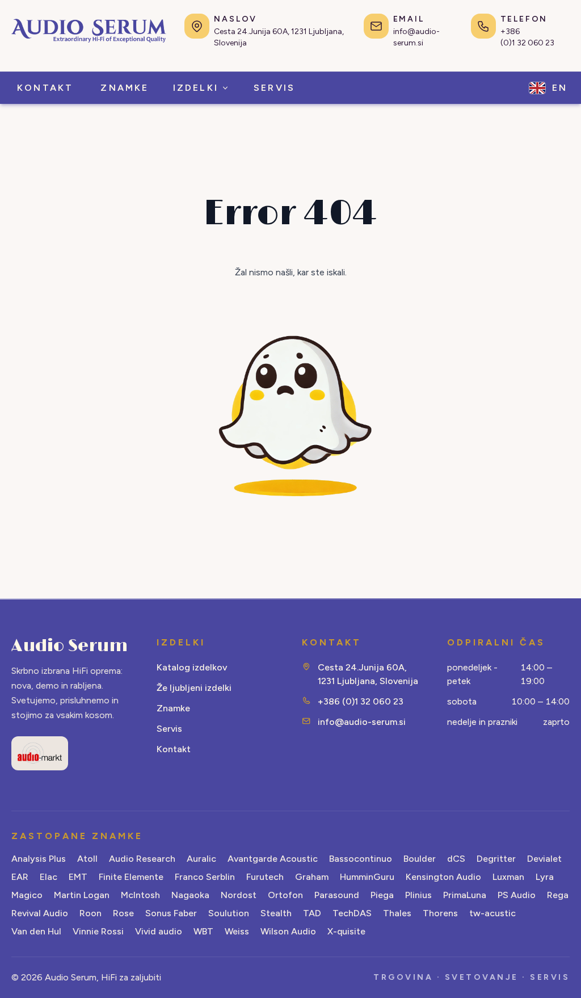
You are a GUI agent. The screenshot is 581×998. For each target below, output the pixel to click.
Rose (123, 913)
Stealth (276, 913)
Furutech (265, 876)
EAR (19, 876)
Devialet (544, 858)
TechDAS (352, 913)
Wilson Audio (288, 931)
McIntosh (140, 895)
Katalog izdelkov (192, 667)
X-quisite (346, 931)
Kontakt (174, 749)
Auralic (201, 858)
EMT (78, 876)
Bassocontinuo (360, 858)
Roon (90, 913)
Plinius (418, 895)
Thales (397, 913)
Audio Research (142, 858)
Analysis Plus (38, 858)
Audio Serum (69, 646)
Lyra (545, 876)
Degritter (496, 858)
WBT (203, 931)
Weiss (237, 931)
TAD (312, 913)
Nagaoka (190, 895)
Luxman (508, 876)
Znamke (173, 708)
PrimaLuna (464, 895)
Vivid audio (158, 931)
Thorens (440, 913)
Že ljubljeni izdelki (194, 687)
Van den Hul (36, 931)
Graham (312, 876)
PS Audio (517, 895)
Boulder (419, 858)
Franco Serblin (205, 876)
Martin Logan (82, 895)
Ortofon (285, 895)
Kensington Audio (443, 876)
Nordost (238, 895)
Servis (169, 728)
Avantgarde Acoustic (273, 858)
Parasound (336, 895)
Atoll (87, 858)
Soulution (228, 913)
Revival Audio (39, 913)
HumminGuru (367, 876)
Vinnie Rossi (98, 931)
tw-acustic (492, 913)
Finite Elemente (131, 876)
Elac (48, 876)
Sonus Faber (171, 913)
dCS (456, 858)
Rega (558, 895)
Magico (27, 895)
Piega (382, 895)
